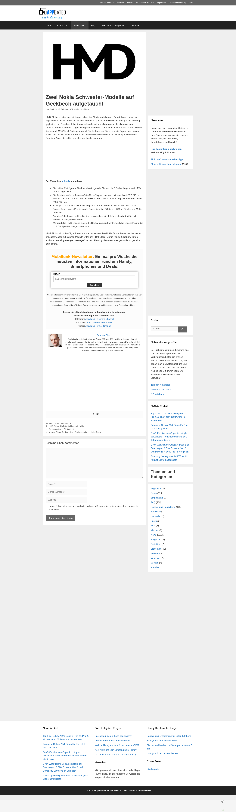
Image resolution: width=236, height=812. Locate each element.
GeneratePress (144, 790)
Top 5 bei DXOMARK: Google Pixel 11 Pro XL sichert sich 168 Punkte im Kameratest (170, 417)
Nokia (56, 423)
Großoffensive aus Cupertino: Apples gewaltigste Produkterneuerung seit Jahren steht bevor (169, 436)
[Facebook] (90, 414)
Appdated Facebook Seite (100, 322)
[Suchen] (182, 329)
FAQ (93, 25)
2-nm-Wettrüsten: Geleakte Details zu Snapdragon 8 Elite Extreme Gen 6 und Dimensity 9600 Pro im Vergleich (170, 448)
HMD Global (54, 426)
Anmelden (94, 285)
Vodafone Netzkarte (161, 389)
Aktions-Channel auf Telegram (166, 164)
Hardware (135, 25)
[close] (222, 801)
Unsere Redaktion (107, 3)
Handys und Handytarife (113, 25)
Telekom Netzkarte (160, 385)
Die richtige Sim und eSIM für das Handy (115, 754)
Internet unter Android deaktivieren (112, 740)
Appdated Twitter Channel (98, 326)
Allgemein (156, 488)
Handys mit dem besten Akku (162, 740)
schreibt (66, 181)
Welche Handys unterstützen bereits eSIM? (117, 745)
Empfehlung (157, 497)
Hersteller (156, 516)
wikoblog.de (153, 769)
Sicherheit (156, 549)
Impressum (161, 3)
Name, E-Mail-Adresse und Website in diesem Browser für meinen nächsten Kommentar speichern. (94, 508)
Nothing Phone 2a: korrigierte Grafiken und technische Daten (75, 432)
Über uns (120, 3)
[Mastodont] (97, 414)
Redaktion (156, 544)
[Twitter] (93, 414)
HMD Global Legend (69, 426)
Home (48, 25)
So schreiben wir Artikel (145, 3)
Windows (155, 558)
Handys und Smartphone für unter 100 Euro (169, 736)
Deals (154, 493)
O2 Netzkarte (157, 394)
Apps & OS (62, 25)
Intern (154, 521)
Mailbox (155, 530)
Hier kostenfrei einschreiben (166, 149)
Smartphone (78, 25)
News (191, 3)
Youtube (155, 567)
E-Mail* (56, 274)
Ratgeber (155, 539)
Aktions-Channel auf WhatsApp (167, 159)
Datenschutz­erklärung (177, 3)
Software (155, 553)
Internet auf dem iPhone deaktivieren (113, 736)
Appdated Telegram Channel (99, 319)
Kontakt (130, 3)
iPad (153, 525)
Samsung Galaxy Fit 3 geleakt (62, 429)
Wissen (154, 562)
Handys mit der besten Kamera (162, 753)
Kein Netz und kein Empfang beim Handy (116, 750)
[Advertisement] (170, 52)
